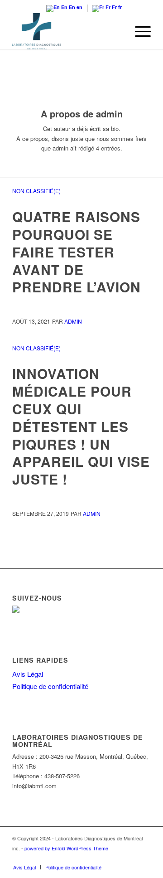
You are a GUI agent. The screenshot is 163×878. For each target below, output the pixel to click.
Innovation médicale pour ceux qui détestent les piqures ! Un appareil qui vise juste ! (81, 426)
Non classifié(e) (36, 190)
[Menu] (138, 31)
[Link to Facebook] (144, 857)
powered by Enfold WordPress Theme (66, 848)
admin (73, 321)
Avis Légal (27, 674)
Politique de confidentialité (50, 686)
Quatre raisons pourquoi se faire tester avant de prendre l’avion (76, 252)
